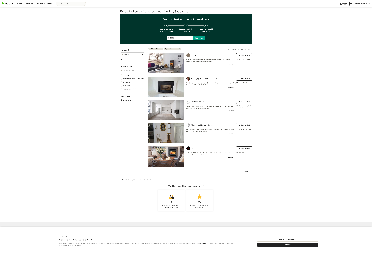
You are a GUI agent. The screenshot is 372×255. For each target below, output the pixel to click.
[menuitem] (19, 3)
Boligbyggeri (126, 82)
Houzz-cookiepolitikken (199, 243)
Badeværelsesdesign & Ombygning (133, 79)
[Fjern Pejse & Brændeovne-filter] (180, 49)
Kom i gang (199, 38)
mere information (145, 180)
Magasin (40, 4)
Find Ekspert (29, 4)
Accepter (287, 244)
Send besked (245, 55)
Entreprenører (127, 89)
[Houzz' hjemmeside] (8, 3)
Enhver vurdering (128, 100)
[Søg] (58, 4)
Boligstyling (126, 86)
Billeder (18, 4)
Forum (49, 4)
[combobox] (71, 4)
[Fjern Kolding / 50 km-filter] (161, 49)
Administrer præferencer (287, 239)
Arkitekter (126, 75)
